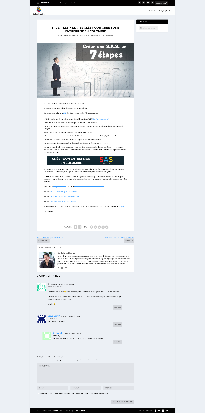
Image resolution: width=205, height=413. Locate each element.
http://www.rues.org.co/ (100, 119)
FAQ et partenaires (145, 410)
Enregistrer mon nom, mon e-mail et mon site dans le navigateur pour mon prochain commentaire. (74, 393)
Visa (150, 11)
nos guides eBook (59, 186)
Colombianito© (57, 411)
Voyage (163, 11)
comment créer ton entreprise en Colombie (89, 186)
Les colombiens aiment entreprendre (63, 201)
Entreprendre (95, 35)
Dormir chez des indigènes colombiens (64, 3)
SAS (64, 113)
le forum (122, 206)
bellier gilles (58, 333)
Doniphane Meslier (71, 35)
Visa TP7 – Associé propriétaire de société (65, 196)
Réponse (117, 307)
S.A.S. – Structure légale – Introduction (64, 192)
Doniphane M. (80, 411)
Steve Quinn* (54, 316)
